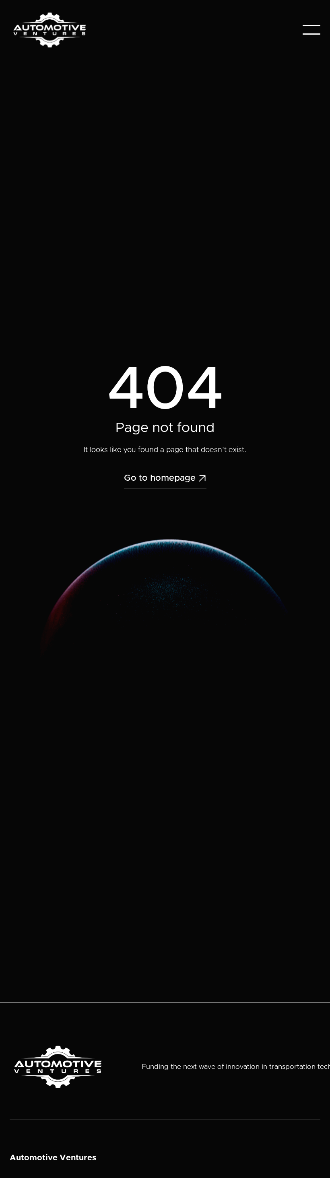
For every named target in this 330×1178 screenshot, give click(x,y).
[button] (311, 30)
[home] (50, 30)
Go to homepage (165, 478)
